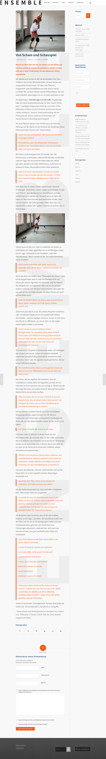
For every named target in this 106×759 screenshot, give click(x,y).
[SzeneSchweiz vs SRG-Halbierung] (1, 379)
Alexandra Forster (80, 125)
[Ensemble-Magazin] (20, 2)
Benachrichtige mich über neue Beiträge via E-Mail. (33, 724)
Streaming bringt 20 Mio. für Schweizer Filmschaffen (82, 47)
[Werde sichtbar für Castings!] (104, 379)
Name (43, 667)
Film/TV (77, 167)
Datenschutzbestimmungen (83, 96)
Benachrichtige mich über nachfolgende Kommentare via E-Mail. (36, 720)
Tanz (76, 175)
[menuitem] (46, 2)
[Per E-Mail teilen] (61, 631)
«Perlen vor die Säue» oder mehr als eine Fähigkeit (81, 130)
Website (43, 683)
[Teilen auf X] (28, 631)
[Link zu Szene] (90, 2)
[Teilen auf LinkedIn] (44, 631)
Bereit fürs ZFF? (80, 35)
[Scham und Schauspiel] (40, 31)
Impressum (20, 748)
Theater (77, 178)
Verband (77, 182)
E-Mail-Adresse (45, 675)
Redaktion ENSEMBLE (42, 60)
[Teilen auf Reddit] (53, 631)
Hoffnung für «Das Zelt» (82, 121)
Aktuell (30, 60)
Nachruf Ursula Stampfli (82, 138)
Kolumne (77, 171)
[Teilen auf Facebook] (20, 631)
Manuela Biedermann (81, 136)
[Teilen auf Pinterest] (36, 631)
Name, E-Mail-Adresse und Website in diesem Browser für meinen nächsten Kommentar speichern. (39, 691)
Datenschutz (20, 745)
